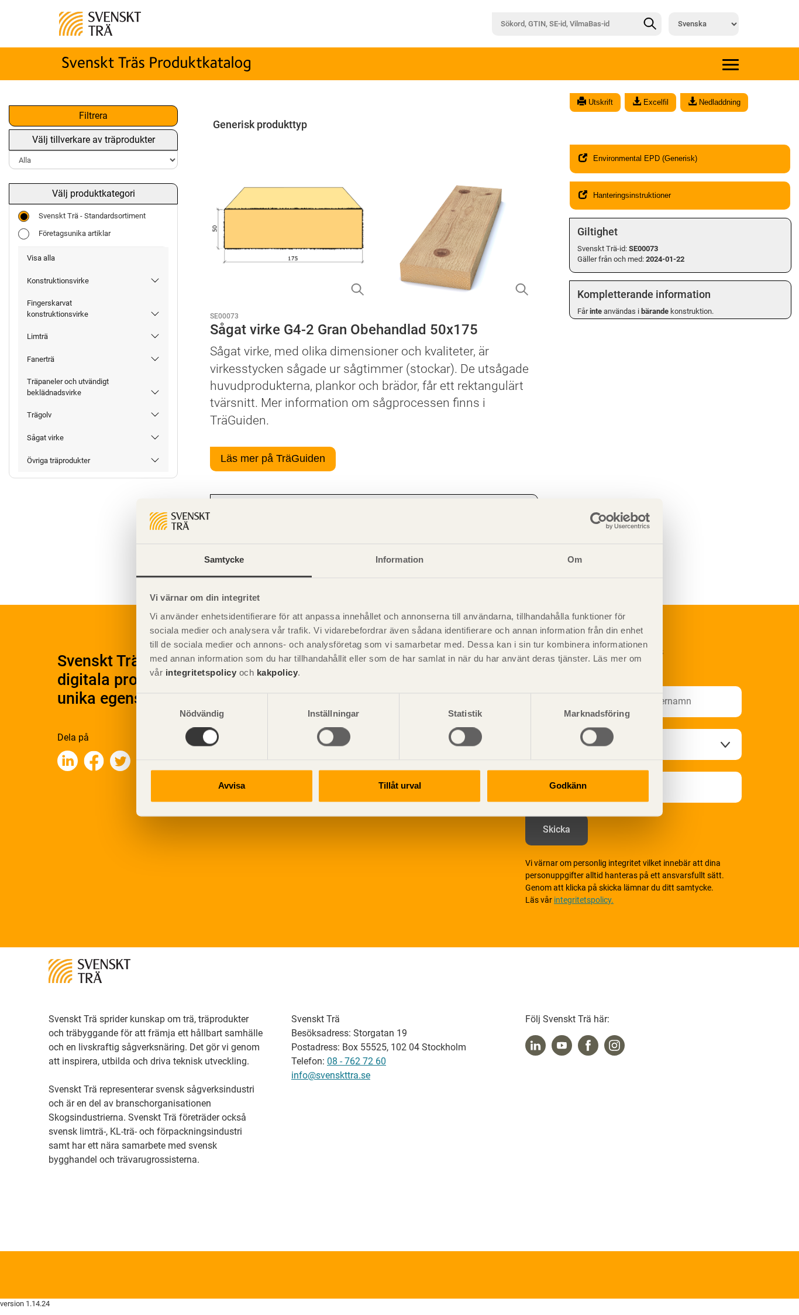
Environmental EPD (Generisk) (645, 158)
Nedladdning (719, 102)
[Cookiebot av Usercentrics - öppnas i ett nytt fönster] (598, 521)
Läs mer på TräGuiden (273, 458)
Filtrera (93, 115)
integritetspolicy (199, 672)
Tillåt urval (399, 785)
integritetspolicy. (584, 900)
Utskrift (599, 102)
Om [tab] (574, 559)
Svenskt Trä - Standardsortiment (92, 215)
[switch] (333, 737)
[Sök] (650, 24)
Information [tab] (399, 559)
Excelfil (655, 102)
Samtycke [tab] (224, 559)
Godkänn (568, 785)
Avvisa (231, 785)
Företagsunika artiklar (75, 233)
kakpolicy (277, 672)
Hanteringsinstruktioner (632, 195)
